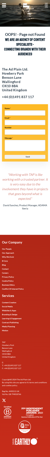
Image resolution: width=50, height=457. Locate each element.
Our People (6, 249)
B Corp (5, 261)
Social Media (7, 306)
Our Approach (8, 253)
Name (8, 108)
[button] (4, 5)
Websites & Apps (9, 310)
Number (8, 127)
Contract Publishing (10, 322)
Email (8, 118)
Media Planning (8, 326)
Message (9, 138)
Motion (5, 330)
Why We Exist (8, 257)
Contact (5, 269)
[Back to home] (25, 5)
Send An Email (10, 362)
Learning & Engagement (11, 318)
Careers (5, 273)
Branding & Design (9, 314)
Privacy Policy (8, 277)
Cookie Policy (7, 281)
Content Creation (9, 302)
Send (28, 157)
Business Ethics (8, 285)
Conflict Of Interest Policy (13, 289)
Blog (4, 265)
